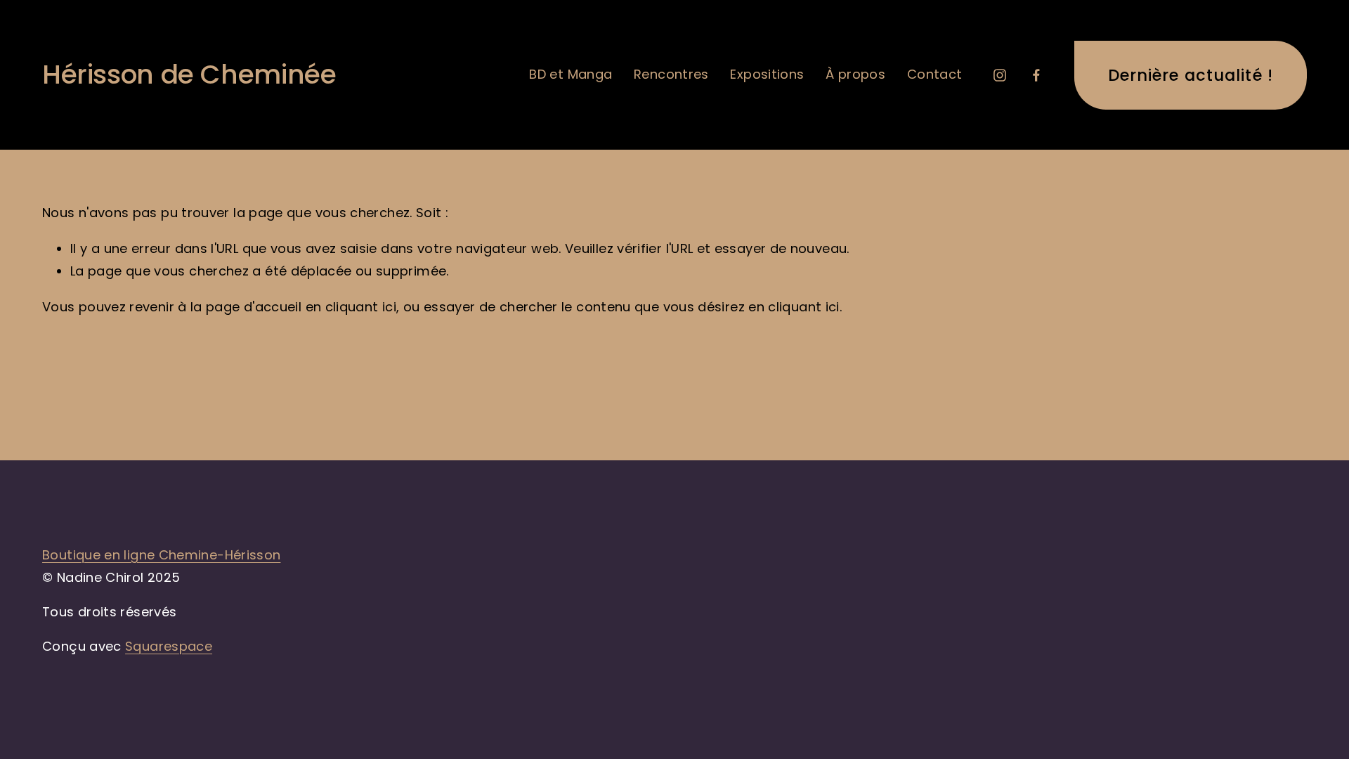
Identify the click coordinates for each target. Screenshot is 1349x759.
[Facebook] (1036, 75)
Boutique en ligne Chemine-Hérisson (161, 555)
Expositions (767, 74)
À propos (855, 74)
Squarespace (168, 646)
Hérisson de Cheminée (189, 74)
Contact (935, 74)
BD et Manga (570, 74)
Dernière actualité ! (1190, 75)
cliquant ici (360, 307)
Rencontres (671, 74)
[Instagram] (1000, 75)
